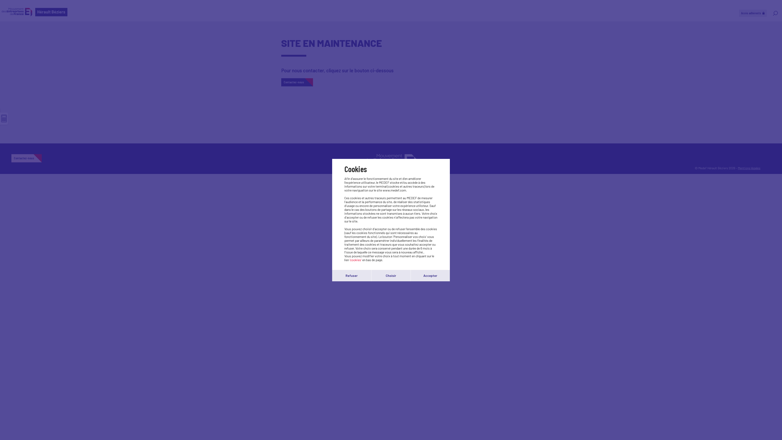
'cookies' (356, 260)
